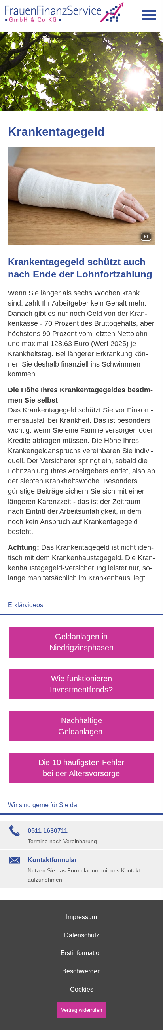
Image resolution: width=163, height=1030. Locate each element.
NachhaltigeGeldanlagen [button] (81, 726)
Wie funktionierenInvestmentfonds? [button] (81, 684)
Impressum (81, 917)
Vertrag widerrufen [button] (81, 1010)
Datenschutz (81, 935)
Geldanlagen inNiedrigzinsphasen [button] (81, 642)
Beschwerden (81, 971)
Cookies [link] (81, 989)
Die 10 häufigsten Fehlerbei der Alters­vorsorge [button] (81, 768)
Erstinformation (82, 953)
